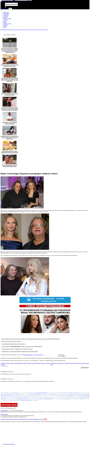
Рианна (81, 398)
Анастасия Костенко (53, 392)
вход (2, 1)
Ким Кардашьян (85, 395)
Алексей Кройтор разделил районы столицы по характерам (9, 123)
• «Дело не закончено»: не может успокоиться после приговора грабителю (21, 346)
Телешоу (5, 24)
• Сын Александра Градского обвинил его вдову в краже (13, 343)
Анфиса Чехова (25, 394)
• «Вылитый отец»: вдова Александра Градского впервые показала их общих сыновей (19, 351)
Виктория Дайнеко (62, 394)
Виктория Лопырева (72, 394)
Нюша (33, 398)
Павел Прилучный (57, 398)
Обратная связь (4, 414)
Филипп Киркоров (25, 400)
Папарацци (6, 14)
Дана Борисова (85, 394)
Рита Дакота (86, 398)
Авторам (3, 419)
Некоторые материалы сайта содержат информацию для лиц (31, 419)
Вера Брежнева (45, 394)
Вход (4, 27)
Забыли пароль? (4, 8)
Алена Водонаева (14, 392)
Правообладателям (10, 419)
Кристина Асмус (5, 397)
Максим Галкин (63, 397)
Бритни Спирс (32, 394)
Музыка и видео (7, 23)
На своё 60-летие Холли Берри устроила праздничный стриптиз (9, 94)
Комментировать (84, 367)
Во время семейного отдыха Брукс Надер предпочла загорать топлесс (9, 65)
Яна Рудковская (34, 400)
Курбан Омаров (32, 397)
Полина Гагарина (66, 398)
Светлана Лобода (5, 400)
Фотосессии (6, 13)
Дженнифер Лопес (5, 395)
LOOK (5, 22)
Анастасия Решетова (63, 392)
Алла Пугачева (31, 392)
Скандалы (5, 16)
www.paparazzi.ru (5, 410)
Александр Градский (38, 354)
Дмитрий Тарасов (25, 395)
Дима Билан (17, 395)
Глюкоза (80, 394)
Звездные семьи (7, 18)
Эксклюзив (6, 12)
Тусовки (5, 19)
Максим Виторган (54, 397)
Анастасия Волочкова (41, 392)
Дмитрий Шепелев (34, 395)
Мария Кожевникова (73, 397)
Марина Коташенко (27, 354)
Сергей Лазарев (13, 400)
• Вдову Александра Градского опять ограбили (11, 341)
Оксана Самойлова (40, 398)
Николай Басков (28, 398)
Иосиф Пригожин (62, 395)
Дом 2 (41, 395)
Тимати (19, 400)
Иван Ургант (54, 395)
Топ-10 (5, 21)
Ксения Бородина (14, 397)
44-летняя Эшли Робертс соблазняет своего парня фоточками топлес (9, 166)
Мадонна (47, 397)
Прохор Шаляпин (75, 398)
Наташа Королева (19, 398)
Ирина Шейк (70, 395)
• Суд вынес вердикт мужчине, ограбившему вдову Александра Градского (17, 349)
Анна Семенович (16, 394)
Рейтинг (5, 26)
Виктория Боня (53, 394)
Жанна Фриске (47, 395)
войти (10, 8)
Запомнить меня (10, 7)
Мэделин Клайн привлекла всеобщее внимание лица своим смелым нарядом (9, 152)
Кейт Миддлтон (77, 395)
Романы (5, 17)
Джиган (12, 395)
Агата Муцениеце (5, 392)
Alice (63, 354)
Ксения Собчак (23, 397)
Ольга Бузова (49, 398)
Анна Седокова (8, 394)
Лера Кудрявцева (40, 397)
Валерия (39, 394)
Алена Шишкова (23, 392)
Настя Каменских (10, 398)
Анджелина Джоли (73, 392)
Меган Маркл (81, 397)
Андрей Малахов (83, 392)
